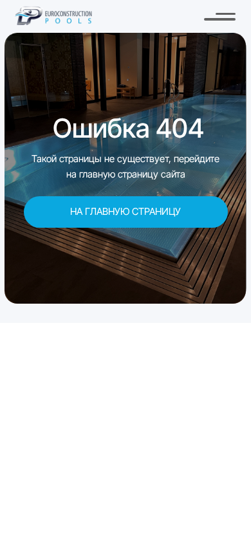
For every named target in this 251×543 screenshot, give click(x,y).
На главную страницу (125, 211)
